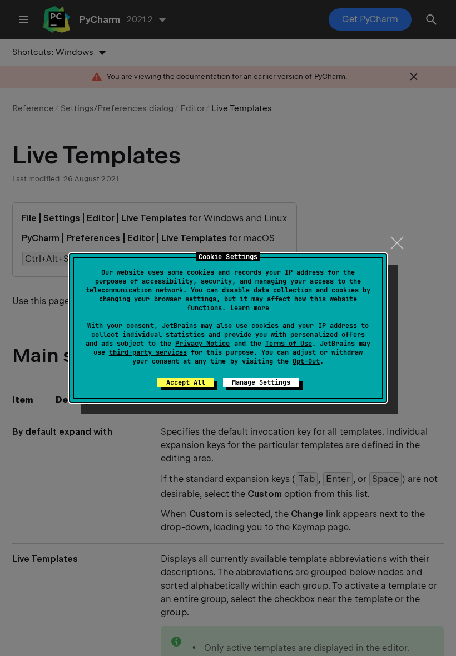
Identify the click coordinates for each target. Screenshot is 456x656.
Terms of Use (288, 343)
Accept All (185, 382)
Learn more (249, 308)
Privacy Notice (202, 343)
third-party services (148, 352)
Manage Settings (261, 382)
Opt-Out (306, 361)
